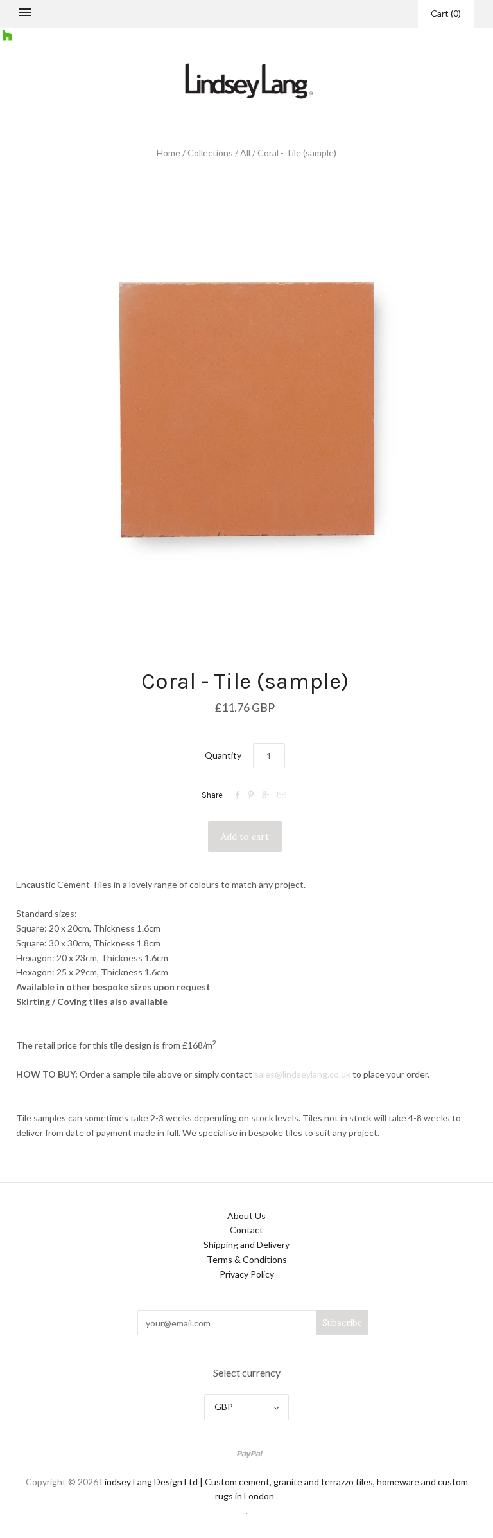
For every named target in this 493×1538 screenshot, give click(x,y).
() (446, 13)
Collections (210, 152)
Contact (246, 1229)
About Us (246, 1215)
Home (168, 152)
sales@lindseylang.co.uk (302, 1074)
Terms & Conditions (247, 1259)
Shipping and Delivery (246, 1244)
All (245, 152)
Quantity (223, 755)
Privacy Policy (247, 1274)
